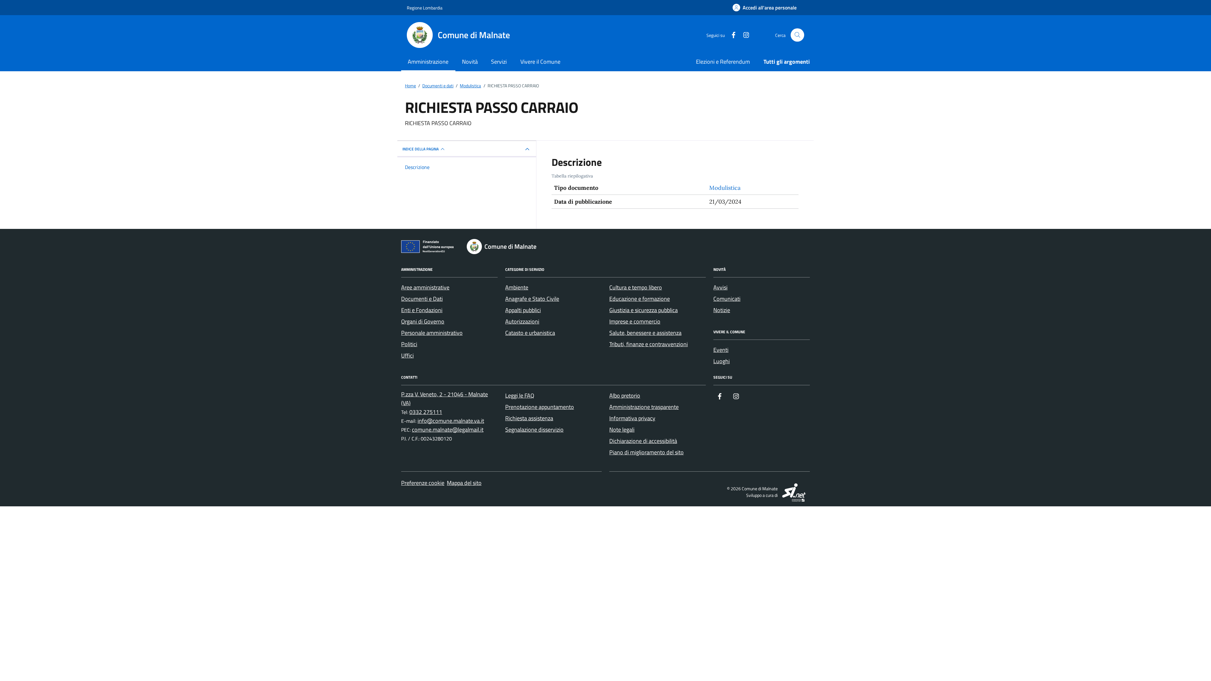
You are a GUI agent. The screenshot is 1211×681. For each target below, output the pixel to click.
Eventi (720, 350)
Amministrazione (428, 61)
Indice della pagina (420, 149)
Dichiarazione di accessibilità (643, 441)
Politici (409, 344)
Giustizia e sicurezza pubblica (643, 310)
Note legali (622, 429)
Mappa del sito (464, 483)
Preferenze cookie (422, 483)
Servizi (499, 61)
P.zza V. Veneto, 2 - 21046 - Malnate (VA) (444, 398)
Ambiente (516, 287)
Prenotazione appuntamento (539, 407)
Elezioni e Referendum (723, 61)
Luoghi (721, 361)
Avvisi (720, 287)
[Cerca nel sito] (797, 35)
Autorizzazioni (522, 321)
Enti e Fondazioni (421, 310)
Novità (470, 61)
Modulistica (724, 187)
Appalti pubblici (523, 310)
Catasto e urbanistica (530, 333)
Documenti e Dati (422, 298)
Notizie (721, 310)
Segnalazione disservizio (534, 429)
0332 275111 (425, 412)
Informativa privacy (632, 418)
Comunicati (726, 298)
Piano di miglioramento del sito (646, 452)
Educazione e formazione (639, 298)
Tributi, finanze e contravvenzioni (648, 344)
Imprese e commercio (634, 321)
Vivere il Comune (540, 61)
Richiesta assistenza (529, 418)
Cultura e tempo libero (635, 287)
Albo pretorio (624, 395)
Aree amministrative (425, 287)
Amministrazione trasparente (644, 407)
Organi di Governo (422, 321)
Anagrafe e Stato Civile (532, 298)
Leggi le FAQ (519, 395)
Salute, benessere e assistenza (645, 333)
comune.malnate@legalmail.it (447, 429)
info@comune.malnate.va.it (451, 420)
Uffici (407, 355)
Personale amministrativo (432, 333)
